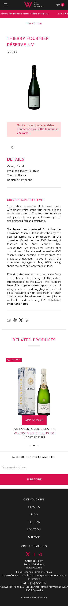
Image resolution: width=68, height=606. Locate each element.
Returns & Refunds (34, 564)
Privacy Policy (34, 567)
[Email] (8, 320)
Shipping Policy (34, 560)
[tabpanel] (34, 398)
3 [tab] (38, 445)
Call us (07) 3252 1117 (34, 583)
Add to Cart (34, 420)
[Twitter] (21, 320)
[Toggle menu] (5, 5)
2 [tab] (34, 445)
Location (34, 529)
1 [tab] (30, 445)
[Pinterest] (27, 320)
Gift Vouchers (34, 499)
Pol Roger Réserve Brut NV (34, 428)
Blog (34, 514)
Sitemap (34, 537)
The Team (34, 522)
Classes (34, 507)
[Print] (15, 320)
